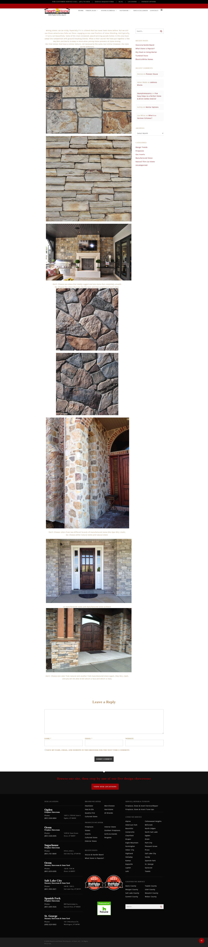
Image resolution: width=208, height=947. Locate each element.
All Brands (108, 813)
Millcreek (149, 825)
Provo (147, 850)
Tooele (147, 871)
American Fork (131, 825)
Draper (128, 839)
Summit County (131, 897)
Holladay (129, 857)
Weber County (151, 897)
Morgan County (131, 889)
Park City (148, 843)
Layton (128, 868)
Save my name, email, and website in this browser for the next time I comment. (88, 750)
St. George (149, 864)
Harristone (108, 809)
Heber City (129, 850)
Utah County (150, 889)
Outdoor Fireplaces (112, 830)
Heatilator (89, 806)
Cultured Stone (91, 816)
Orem (147, 839)
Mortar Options (152, 107)
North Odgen (150, 828)
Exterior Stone (91, 841)
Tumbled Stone (142, 56)
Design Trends (142, 147)
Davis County (130, 886)
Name (47, 738)
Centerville (129, 832)
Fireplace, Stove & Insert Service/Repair (141, 806)
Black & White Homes (144, 59)
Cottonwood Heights (153, 821)
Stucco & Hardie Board (145, 45)
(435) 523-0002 (50, 924)
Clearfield (129, 836)
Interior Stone (110, 827)
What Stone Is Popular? (145, 49)
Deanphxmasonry (144, 93)
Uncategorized (142, 165)
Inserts (88, 834)
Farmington (130, 846)
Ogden (147, 836)
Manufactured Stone (144, 158)
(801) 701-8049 (50, 854)
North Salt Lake (151, 832)
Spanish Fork (150, 861)
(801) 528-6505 (50, 836)
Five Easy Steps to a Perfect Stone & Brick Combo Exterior (149, 96)
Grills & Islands (110, 834)
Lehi (127, 871)
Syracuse (148, 868)
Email (88, 738)
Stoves (87, 830)
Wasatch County (151, 893)
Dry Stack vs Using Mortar (146, 52)
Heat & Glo (89, 809)
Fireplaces (140, 151)
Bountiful (129, 828)
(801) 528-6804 (50, 818)
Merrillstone (109, 806)
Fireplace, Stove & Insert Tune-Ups (139, 809)
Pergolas (107, 837)
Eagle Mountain (131, 843)
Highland (129, 853)
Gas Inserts (140, 154)
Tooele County (151, 886)
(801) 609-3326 (50, 907)
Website (129, 738)
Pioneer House (152, 74)
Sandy (147, 857)
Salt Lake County (132, 893)
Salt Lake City (150, 853)
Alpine (128, 821)
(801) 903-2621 (50, 889)
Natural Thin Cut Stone (145, 162)
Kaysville (129, 864)
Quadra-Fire (90, 813)
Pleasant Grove (151, 846)
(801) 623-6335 (50, 871)
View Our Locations (105, 787)
